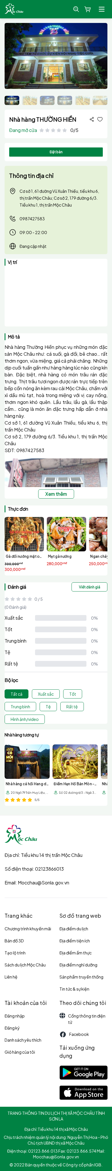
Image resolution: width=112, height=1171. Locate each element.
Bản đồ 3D (14, 940)
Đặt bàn (56, 152)
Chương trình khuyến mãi (28, 928)
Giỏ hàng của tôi (20, 1052)
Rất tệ (11, 664)
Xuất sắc (14, 618)
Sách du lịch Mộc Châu (25, 964)
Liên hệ (11, 976)
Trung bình (15, 641)
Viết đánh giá (89, 587)
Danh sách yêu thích (23, 1039)
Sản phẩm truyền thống (81, 976)
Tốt (8, 629)
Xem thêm (56, 494)
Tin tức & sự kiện (74, 988)
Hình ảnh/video (25, 719)
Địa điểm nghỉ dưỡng (78, 964)
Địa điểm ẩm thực (75, 952)
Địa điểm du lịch (73, 928)
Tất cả (16, 694)
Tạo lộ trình (15, 952)
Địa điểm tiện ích (74, 940)
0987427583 (32, 218)
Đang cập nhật (33, 246)
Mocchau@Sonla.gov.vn (43, 883)
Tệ (7, 652)
